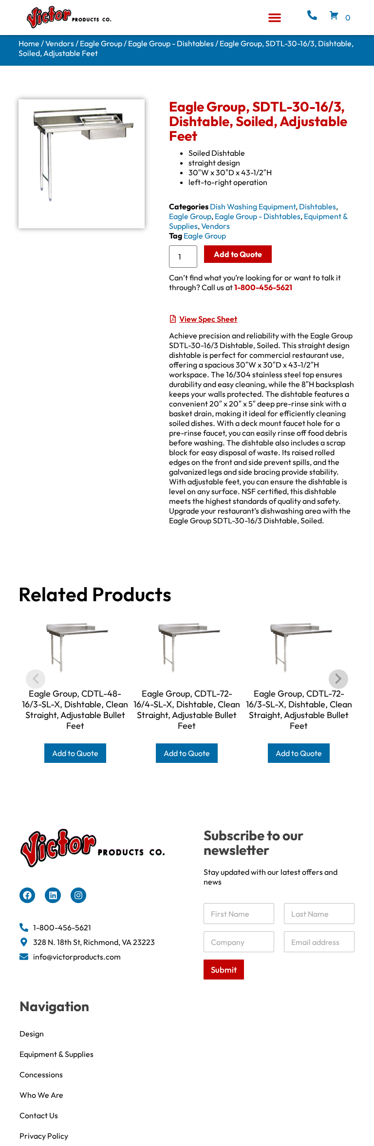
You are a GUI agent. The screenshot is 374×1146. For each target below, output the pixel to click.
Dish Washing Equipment (253, 206)
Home (29, 43)
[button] (274, 17)
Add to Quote (238, 254)
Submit (224, 969)
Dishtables (317, 206)
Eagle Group (101, 43)
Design (31, 1033)
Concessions (41, 1074)
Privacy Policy (43, 1136)
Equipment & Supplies (56, 1054)
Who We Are (41, 1095)
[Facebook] (27, 895)
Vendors (59, 43)
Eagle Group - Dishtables (171, 43)
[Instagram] (78, 895)
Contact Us (38, 1115)
